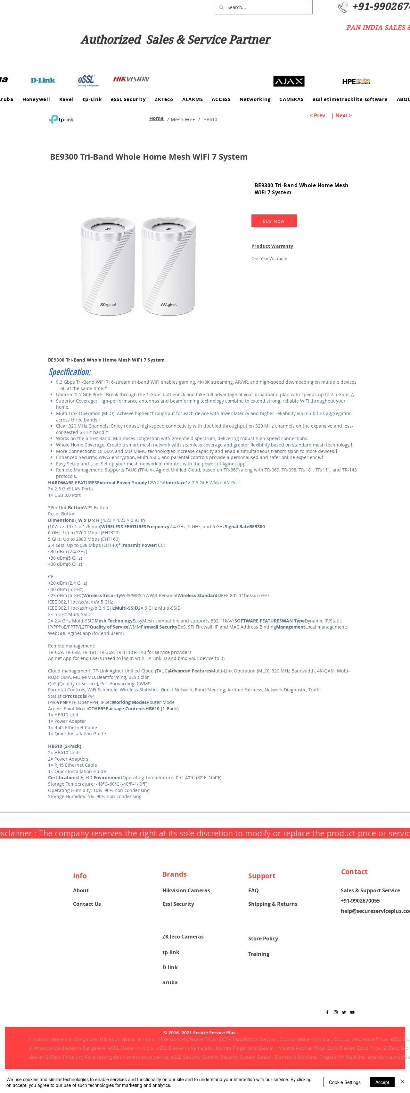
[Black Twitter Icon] (344, 1012)
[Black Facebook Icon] (327, 1012)
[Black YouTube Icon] (352, 1012)
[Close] (402, 1082)
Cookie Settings (345, 1082)
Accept (382, 1082)
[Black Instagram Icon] (335, 1012)
